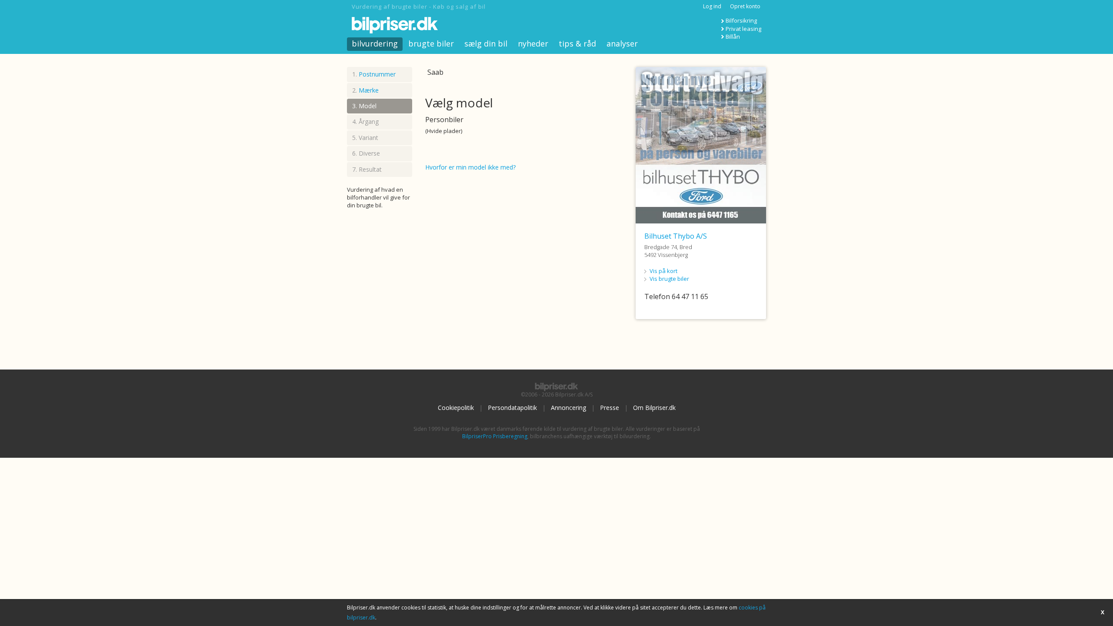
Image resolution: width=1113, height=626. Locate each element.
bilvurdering (375, 43)
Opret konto (745, 6)
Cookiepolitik (456, 407)
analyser (622, 43)
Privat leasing (743, 29)
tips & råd (577, 43)
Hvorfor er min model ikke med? (470, 167)
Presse (609, 407)
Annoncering (568, 407)
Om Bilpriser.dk (654, 407)
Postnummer (377, 74)
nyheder (533, 43)
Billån (733, 36)
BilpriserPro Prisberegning (494, 436)
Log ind (712, 6)
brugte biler (431, 43)
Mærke (369, 90)
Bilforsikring (741, 20)
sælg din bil (485, 43)
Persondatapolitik (512, 407)
